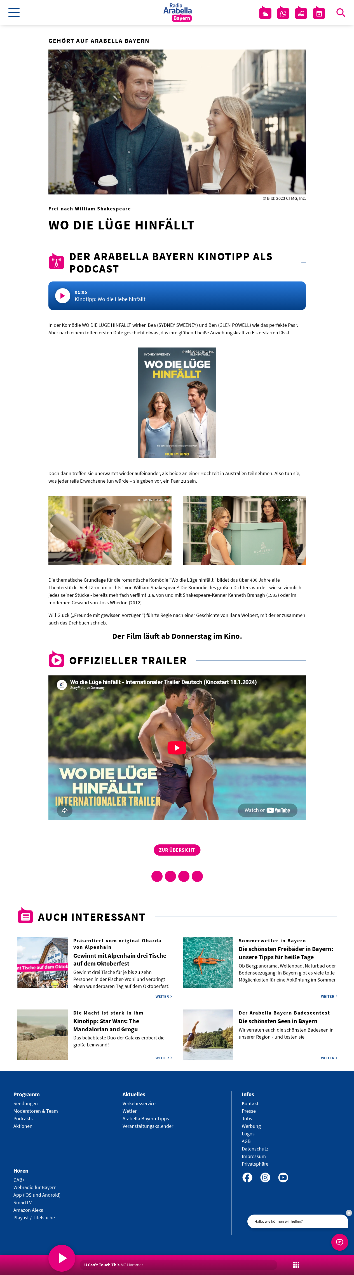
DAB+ (19, 1180)
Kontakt (250, 1103)
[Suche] (341, 13)
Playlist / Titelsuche (34, 1217)
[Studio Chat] (283, 13)
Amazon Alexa (28, 1210)
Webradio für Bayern (35, 1187)
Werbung (251, 1126)
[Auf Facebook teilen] (157, 876)
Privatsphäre (255, 1164)
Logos (248, 1133)
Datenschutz (255, 1148)
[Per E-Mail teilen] (197, 876)
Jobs (247, 1118)
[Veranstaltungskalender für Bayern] (319, 13)
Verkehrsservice (139, 1103)
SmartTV (22, 1202)
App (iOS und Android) (36, 1195)
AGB (246, 1141)
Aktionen (22, 1126)
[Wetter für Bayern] (265, 13)
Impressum (254, 1156)
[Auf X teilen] (170, 876)
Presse (249, 1111)
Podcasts (23, 1118)
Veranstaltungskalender (148, 1126)
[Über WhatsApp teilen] (183, 876)
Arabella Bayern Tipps (146, 1118)
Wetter (130, 1111)
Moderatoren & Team (35, 1111)
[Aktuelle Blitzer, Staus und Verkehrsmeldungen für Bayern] (301, 13)
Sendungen (25, 1103)
